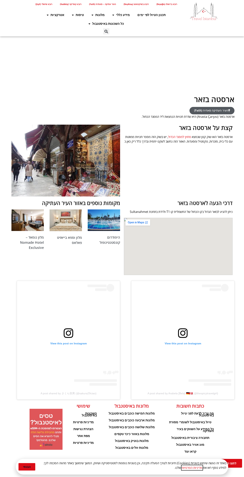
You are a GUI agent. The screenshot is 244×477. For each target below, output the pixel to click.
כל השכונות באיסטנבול (108, 24)
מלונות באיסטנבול (132, 406)
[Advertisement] (122, 65)
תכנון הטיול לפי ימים (151, 15)
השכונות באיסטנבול (89, 414)
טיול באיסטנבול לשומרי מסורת (190, 422)
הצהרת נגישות (83, 429)
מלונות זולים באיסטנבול (131, 448)
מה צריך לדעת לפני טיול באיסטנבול (197, 414)
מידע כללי (123, 15)
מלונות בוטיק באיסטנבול (132, 441)
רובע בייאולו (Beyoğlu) (166, 4)
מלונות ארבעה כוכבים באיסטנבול (132, 420)
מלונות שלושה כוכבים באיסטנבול (132, 427)
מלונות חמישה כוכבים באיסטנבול (132, 413)
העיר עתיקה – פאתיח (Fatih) (102, 4)
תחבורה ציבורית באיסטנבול (190, 438)
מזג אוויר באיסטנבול (190, 445)
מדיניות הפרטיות (192, 468)
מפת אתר (83, 436)
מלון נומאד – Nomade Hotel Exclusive (32, 242)
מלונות (100, 15)
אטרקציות (57, 15)
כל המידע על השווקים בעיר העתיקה (195, 430)
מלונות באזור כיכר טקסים (131, 434)
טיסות (80, 15)
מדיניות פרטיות (83, 422)
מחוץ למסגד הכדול (179, 137)
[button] (106, 31)
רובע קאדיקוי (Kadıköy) (70, 4)
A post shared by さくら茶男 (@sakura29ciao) (68, 393)
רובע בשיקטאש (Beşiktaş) (136, 4)
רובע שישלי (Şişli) (43, 4)
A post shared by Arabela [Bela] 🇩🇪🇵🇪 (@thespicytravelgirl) (183, 393)
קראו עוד (190, 451)
